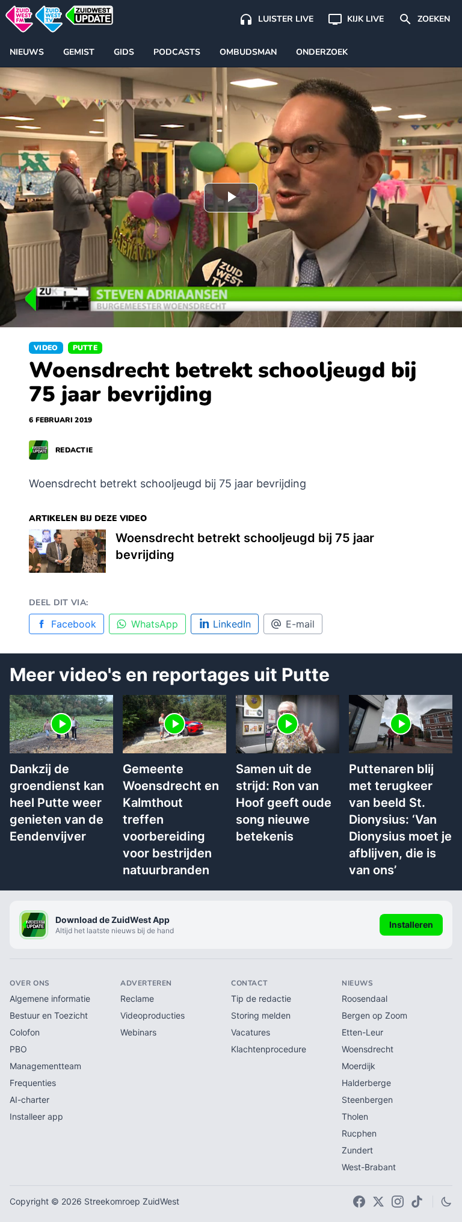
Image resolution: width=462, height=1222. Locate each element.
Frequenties (33, 1083)
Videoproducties (152, 1015)
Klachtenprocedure (268, 1049)
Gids (124, 52)
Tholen (355, 1116)
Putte (85, 348)
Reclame (137, 998)
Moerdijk (358, 1066)
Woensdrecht (367, 1049)
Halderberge (366, 1083)
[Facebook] (359, 1202)
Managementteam (45, 1066)
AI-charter (29, 1099)
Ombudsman (248, 52)
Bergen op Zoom (374, 1015)
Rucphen (359, 1133)
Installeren (411, 924)
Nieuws (27, 52)
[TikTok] (417, 1202)
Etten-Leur (362, 1032)
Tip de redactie (261, 998)
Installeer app (36, 1116)
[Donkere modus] (446, 1202)
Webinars (138, 1032)
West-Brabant (369, 1167)
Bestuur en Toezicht (49, 1015)
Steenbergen (367, 1099)
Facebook (73, 624)
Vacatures (250, 1032)
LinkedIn (232, 624)
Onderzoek (322, 52)
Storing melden (261, 1015)
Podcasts (176, 52)
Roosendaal (364, 998)
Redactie (74, 450)
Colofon (25, 1032)
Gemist (78, 52)
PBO (18, 1049)
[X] (378, 1202)
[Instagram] (398, 1202)
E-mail (300, 624)
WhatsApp (154, 624)
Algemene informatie (50, 998)
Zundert (357, 1150)
